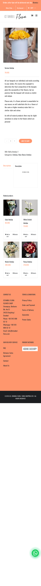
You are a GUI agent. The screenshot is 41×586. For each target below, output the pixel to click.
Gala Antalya (9, 219)
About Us (6, 365)
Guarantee (25, 314)
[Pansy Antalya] (30, 250)
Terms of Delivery (28, 310)
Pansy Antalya (27, 261)
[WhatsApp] (35, 553)
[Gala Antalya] (11, 208)
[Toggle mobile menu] (36, 15)
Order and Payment (28, 305)
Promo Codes (26, 319)
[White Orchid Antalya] (30, 208)
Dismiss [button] (35, 2)
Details (16, 234)
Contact (6, 360)
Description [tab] (7, 165)
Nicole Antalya (9, 261)
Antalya (15, 154)
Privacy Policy (27, 300)
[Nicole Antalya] (11, 250)
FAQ (4, 348)
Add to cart (25, 141)
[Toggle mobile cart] (32, 15)
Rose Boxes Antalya (24, 154)
